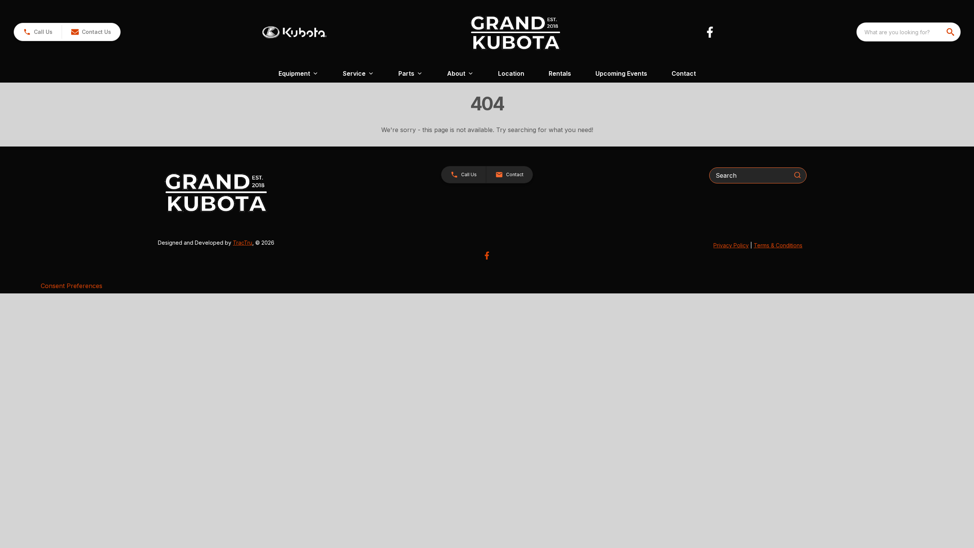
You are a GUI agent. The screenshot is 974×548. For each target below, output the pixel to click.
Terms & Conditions (778, 245)
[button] (38, 32)
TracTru (242, 242)
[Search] (797, 175)
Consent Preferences (71, 286)
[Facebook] (709, 32)
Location (511, 73)
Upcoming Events (621, 73)
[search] (951, 32)
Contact (684, 73)
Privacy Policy (731, 245)
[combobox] (908, 32)
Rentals (560, 73)
